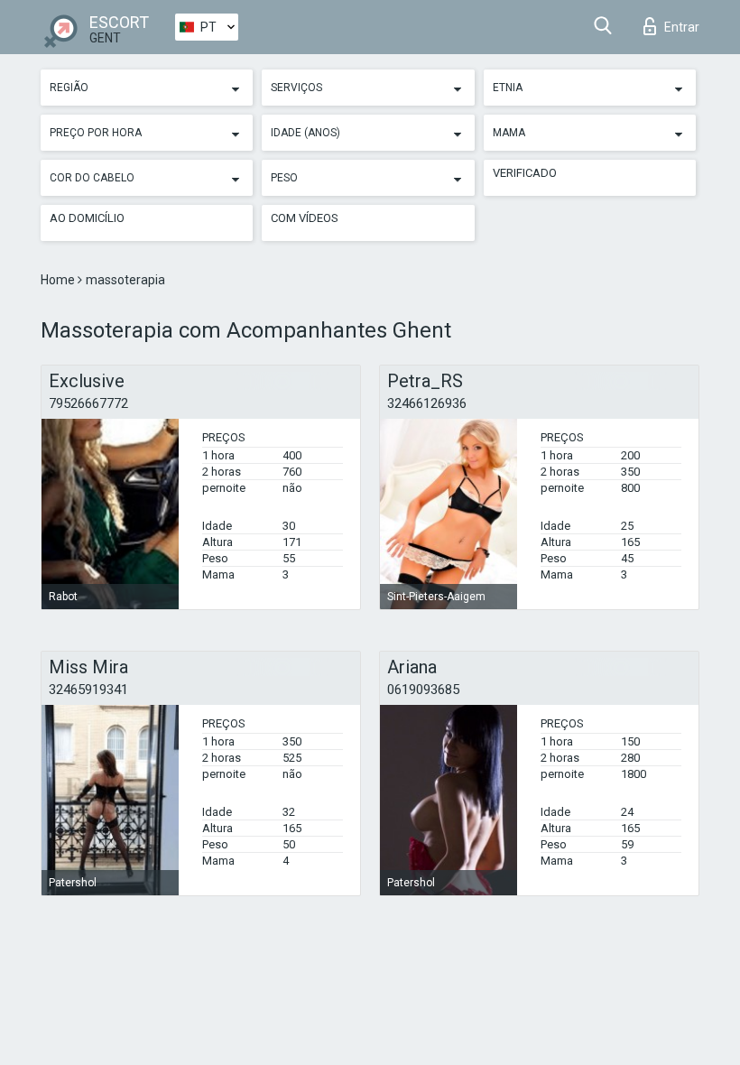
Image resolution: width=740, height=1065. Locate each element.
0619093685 (423, 689)
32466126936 (427, 403)
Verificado (525, 173)
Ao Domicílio (87, 218)
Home (59, 280)
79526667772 (88, 403)
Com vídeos (304, 218)
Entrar (681, 27)
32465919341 (88, 689)
